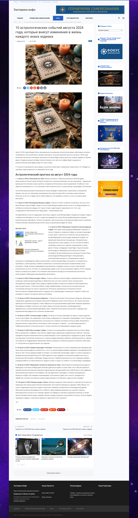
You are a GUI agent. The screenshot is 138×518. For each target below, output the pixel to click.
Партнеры (55, 2)
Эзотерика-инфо (24, 9)
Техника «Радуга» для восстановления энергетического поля (34, 233)
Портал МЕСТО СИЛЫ (48, 493)
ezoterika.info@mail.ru (20, 501)
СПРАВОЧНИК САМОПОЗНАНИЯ (28, 2)
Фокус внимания (47, 497)
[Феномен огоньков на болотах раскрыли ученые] (54, 446)
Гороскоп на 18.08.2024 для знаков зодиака (30, 429)
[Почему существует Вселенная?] (80, 446)
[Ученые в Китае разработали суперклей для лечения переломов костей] (27, 446)
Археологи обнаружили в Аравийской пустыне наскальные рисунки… (34, 251)
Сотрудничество (46, 2)
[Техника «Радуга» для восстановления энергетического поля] (19, 234)
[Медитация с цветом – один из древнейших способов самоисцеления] (19, 243)
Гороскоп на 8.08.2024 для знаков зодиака (77, 429)
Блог (39, 2)
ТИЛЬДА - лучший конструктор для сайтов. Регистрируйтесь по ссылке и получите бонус (82, 495)
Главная (16, 2)
